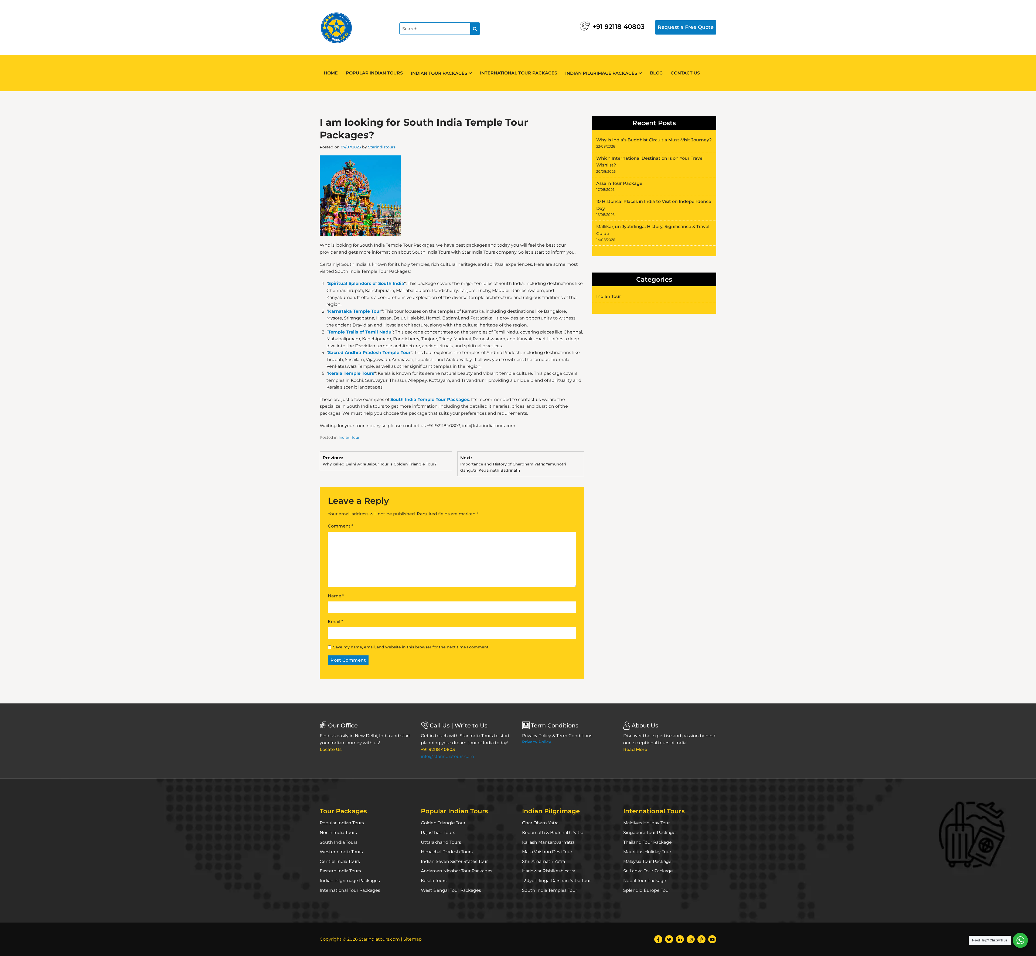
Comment (340, 526)
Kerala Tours (434, 880)
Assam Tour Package (619, 183)
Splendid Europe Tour (646, 890)
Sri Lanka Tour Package (648, 870)
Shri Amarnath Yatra (543, 861)
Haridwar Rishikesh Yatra (548, 870)
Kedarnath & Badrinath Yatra (552, 832)
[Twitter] (669, 939)
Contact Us (685, 73)
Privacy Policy (536, 741)
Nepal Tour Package (644, 880)
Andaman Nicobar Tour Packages (456, 870)
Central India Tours (340, 861)
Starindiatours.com (379, 939)
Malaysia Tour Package (647, 861)
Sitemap (412, 939)
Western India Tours (341, 851)
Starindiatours (382, 147)
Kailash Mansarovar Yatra (548, 842)
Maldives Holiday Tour (646, 822)
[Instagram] (691, 939)
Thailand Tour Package (647, 842)
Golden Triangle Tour (443, 822)
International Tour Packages (518, 73)
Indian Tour (349, 437)
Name (336, 595)
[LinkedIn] (680, 939)
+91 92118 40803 (618, 26)
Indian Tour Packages (439, 73)
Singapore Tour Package (649, 832)
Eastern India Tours (340, 870)
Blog (656, 73)
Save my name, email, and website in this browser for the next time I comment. (411, 647)
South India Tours (338, 842)
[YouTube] (712, 939)
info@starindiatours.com (447, 756)
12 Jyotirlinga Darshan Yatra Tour (556, 880)
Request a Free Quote (686, 27)
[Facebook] (658, 939)
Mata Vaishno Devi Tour (547, 851)
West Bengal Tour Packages (451, 890)
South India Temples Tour (549, 890)
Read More (635, 749)
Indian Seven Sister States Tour (454, 861)
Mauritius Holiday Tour (647, 851)
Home (331, 73)
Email (335, 621)
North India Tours (338, 832)
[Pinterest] (701, 939)
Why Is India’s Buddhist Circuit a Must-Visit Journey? (654, 139)
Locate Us (331, 749)
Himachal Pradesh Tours (447, 851)
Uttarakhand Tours (441, 842)
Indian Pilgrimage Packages (601, 73)
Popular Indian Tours (374, 73)
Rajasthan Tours (438, 832)
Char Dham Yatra (540, 822)
